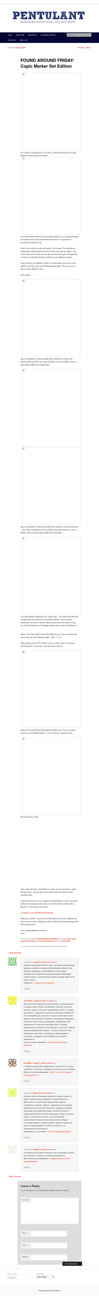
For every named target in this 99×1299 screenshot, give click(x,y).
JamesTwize (28, 1001)
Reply (27, 989)
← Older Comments (14, 953)
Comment (26, 1200)
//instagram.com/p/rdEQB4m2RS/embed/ (37, 912)
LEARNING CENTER (48, 35)
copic (69, 939)
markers (33, 941)
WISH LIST (24, 40)
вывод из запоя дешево (45, 982)
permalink (66, 941)
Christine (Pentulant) (46, 941)
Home (10, 35)
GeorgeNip (27, 1063)
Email (24, 1245)
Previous (81, 48)
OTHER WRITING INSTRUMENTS (48, 939)
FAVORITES (32, 35)
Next (89, 48)
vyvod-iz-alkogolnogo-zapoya (59, 1131)
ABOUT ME (20, 35)
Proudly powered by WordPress (49, 1290)
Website (25, 1257)
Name (24, 1233)
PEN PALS (12, 40)
